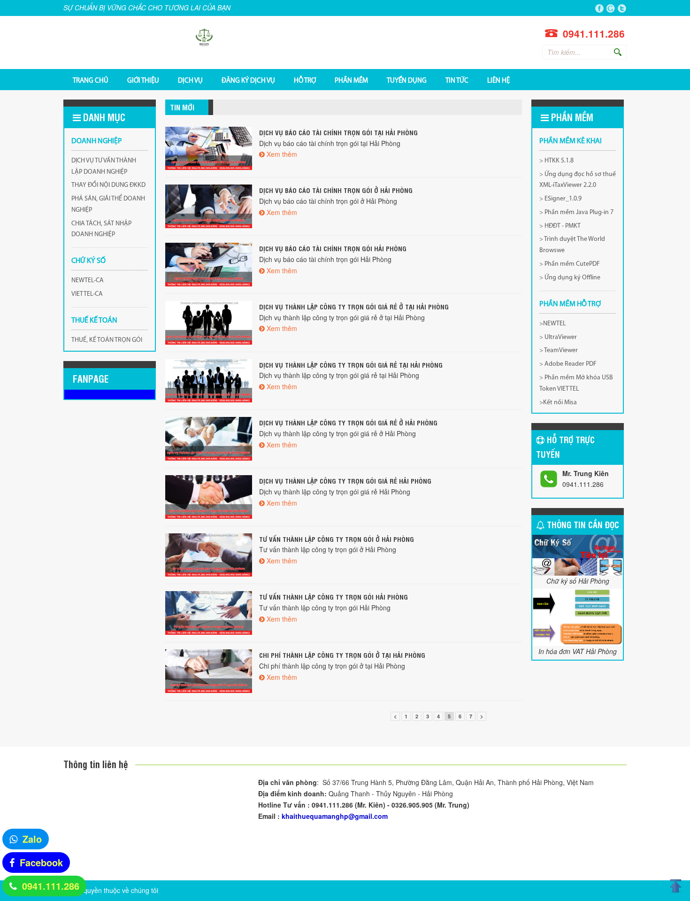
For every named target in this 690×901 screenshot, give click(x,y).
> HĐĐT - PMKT (560, 226)
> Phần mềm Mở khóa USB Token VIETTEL (576, 383)
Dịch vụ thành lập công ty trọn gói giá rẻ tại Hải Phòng (351, 364)
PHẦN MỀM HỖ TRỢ (570, 304)
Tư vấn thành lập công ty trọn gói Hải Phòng (333, 596)
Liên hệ (498, 80)
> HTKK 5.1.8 (556, 160)
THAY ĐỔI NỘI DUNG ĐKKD (108, 185)
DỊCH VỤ (190, 80)
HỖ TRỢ (305, 80)
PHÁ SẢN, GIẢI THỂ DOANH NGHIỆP (108, 204)
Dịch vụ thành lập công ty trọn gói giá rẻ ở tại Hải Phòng (354, 306)
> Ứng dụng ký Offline (569, 277)
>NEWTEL (552, 323)
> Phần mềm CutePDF (569, 264)
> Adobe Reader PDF (568, 364)
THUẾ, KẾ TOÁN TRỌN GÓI (106, 340)
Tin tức (456, 80)
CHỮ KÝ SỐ (88, 261)
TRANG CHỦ (90, 80)
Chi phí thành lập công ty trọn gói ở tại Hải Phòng (342, 654)
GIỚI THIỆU (143, 80)
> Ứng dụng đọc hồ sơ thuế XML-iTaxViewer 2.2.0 (577, 180)
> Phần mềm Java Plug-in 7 (576, 212)
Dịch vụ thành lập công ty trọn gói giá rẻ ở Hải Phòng (348, 422)
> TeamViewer (558, 350)
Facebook (41, 862)
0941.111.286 (50, 886)
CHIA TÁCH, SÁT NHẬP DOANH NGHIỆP (101, 229)
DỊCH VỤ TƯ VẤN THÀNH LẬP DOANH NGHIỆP (103, 166)
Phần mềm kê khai (570, 141)
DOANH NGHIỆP (96, 141)
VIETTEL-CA (87, 294)
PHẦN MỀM (351, 80)
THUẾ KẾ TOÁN (94, 320)
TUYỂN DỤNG (407, 80)
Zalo (32, 839)
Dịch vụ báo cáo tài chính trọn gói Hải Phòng (332, 248)
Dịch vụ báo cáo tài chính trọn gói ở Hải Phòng (336, 189)
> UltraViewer (558, 337)
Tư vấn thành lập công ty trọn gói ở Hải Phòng (336, 538)
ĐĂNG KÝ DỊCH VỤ (248, 80)
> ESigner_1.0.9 (560, 198)
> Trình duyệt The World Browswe (572, 245)
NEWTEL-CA (87, 280)
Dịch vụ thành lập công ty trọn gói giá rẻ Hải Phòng (345, 480)
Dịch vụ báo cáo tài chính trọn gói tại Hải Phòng (338, 132)
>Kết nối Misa (558, 402)
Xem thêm (282, 154)
